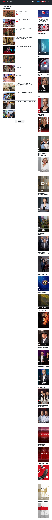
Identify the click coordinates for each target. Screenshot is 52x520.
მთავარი (4, 6)
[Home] (4, 1)
